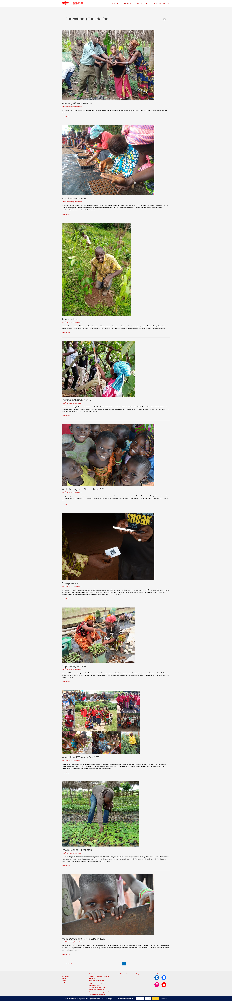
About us (65, 974)
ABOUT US (114, 3)
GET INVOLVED (138, 3)
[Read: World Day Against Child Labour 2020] (108, 904)
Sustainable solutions (74, 198)
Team (64, 981)
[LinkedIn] (156, 977)
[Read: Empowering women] (98, 635)
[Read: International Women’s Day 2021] (101, 722)
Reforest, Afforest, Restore (77, 103)
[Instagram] (156, 984)
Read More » (66, 117)
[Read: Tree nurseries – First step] (100, 814)
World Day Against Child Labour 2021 (83, 489)
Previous (68, 964)
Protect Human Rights (96, 981)
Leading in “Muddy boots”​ (77, 400)
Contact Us (158, 974)
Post (63, 107)
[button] (118, 3)
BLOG (147, 3)
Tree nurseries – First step (77, 850)
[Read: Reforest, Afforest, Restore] (108, 65)
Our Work (92, 974)
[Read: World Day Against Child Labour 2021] (108, 455)
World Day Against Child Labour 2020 (83, 938)
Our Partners (66, 983)
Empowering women (74, 666)
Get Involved (122, 974)
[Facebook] (163, 977)
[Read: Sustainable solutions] (108, 160)
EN (164, 3)
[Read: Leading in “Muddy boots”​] (98, 369)
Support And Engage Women (98, 983)
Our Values (65, 976)
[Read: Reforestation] (96, 269)
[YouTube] (163, 984)
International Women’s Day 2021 (80, 757)
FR (168, 3)
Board (64, 978)
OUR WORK (125, 3)
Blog (137, 974)
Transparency (70, 583)
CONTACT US (156, 3)
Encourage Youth (94, 985)
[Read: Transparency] (108, 546)
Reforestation (70, 319)
